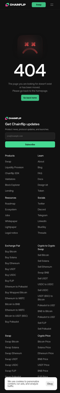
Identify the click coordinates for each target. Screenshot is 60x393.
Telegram (42, 215)
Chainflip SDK (12, 173)
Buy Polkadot (12, 321)
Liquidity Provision (14, 167)
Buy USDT (10, 269)
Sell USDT (43, 278)
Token (41, 190)
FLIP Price (43, 376)
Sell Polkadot (44, 328)
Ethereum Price (46, 353)
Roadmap (10, 203)
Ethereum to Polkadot (16, 286)
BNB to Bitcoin (45, 311)
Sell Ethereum (45, 266)
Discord (42, 209)
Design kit (43, 185)
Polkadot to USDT (47, 305)
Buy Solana (11, 257)
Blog (40, 167)
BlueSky (42, 227)
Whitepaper (11, 221)
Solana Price (44, 347)
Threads (42, 233)
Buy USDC (10, 275)
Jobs (7, 215)
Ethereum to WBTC (15, 298)
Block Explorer (12, 185)
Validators (10, 179)
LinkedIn (42, 221)
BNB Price (43, 359)
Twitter (41, 203)
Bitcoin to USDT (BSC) (16, 316)
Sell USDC (43, 290)
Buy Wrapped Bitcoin (16, 292)
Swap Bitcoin (12, 341)
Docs (40, 179)
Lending (9, 190)
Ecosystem (11, 209)
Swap (8, 161)
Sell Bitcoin (43, 255)
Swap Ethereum (13, 353)
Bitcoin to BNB (12, 304)
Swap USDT (11, 359)
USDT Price (43, 365)
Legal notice (11, 233)
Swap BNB (43, 272)
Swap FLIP (10, 370)
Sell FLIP (42, 323)
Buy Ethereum (12, 263)
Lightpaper (10, 227)
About (41, 161)
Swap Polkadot (13, 376)
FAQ (40, 173)
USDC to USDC (45, 284)
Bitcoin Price (44, 341)
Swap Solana (12, 347)
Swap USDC (11, 365)
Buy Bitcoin (11, 251)
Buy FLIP (9, 280)
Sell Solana (43, 261)
